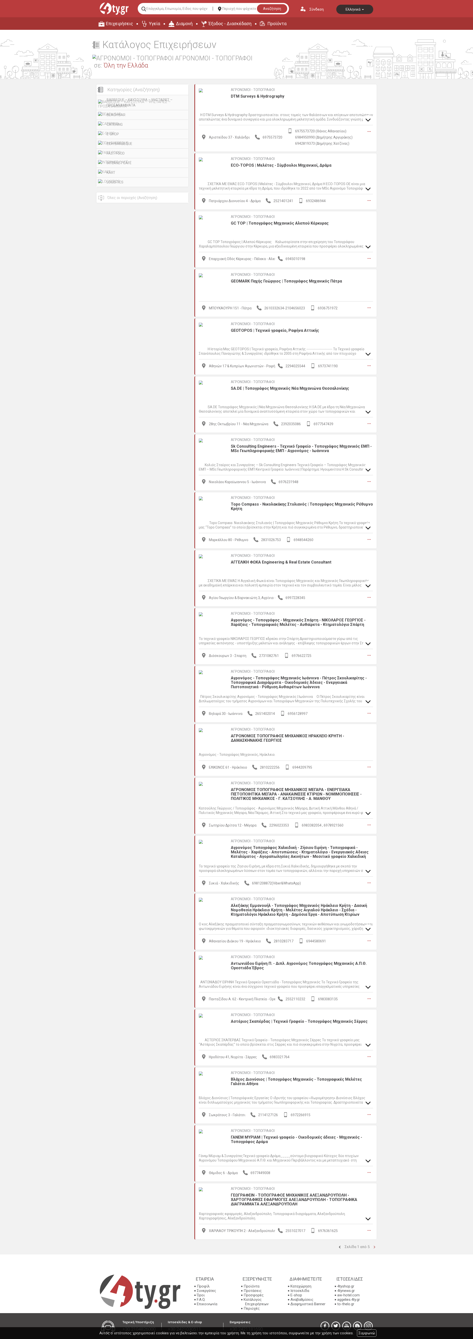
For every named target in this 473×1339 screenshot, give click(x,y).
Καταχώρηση (300, 1286)
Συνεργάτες (206, 1290)
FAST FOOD (116, 153)
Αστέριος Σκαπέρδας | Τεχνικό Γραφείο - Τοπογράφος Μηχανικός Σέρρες (299, 1021)
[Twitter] (335, 1325)
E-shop (296, 1295)
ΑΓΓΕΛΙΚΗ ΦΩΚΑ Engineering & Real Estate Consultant (281, 562)
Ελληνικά (353, 9)
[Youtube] (346, 1325)
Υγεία (154, 23)
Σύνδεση (316, 9)
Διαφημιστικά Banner (307, 1304)
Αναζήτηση (272, 9)
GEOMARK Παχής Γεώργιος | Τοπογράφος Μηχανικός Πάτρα (286, 281)
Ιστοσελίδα (299, 1290)
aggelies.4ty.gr (348, 1299)
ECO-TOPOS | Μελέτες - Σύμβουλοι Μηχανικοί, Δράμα (281, 165)
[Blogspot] (357, 1325)
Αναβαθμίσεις (301, 1299)
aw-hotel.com (348, 1295)
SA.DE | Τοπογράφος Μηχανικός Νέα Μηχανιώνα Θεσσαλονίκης (290, 388)
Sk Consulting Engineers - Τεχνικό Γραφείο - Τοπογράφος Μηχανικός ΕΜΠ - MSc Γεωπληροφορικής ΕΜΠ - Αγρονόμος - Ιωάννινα (301, 448)
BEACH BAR (116, 115)
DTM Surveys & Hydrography (257, 96)
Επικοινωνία (207, 1304)
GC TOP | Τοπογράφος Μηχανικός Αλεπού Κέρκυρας (280, 223)
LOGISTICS (115, 182)
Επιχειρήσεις (119, 23)
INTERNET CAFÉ (119, 163)
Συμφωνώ (366, 1333)
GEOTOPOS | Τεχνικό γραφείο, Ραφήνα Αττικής (275, 330)
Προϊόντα (277, 23)
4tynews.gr (346, 1290)
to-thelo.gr (345, 1304)
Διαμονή (184, 23)
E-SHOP (113, 134)
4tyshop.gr (345, 1286)
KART (111, 173)
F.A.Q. (201, 1299)
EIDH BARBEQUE (119, 144)
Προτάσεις (253, 1290)
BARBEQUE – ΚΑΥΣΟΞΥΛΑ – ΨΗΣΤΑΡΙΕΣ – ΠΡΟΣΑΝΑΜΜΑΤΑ (139, 102)
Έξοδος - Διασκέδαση (230, 23)
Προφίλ (203, 1286)
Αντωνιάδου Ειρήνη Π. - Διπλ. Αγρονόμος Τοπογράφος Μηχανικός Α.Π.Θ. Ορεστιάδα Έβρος (299, 965)
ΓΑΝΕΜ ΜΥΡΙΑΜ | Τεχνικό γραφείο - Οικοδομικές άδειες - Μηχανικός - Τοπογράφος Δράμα (296, 1139)
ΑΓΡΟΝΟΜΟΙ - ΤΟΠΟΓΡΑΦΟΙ (253, 90)
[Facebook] (325, 1325)
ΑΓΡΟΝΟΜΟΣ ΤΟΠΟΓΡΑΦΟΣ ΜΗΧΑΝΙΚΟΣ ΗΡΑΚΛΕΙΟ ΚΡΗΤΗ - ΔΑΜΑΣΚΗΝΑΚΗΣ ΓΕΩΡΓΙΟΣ (287, 738)
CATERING (115, 124)
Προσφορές (254, 1295)
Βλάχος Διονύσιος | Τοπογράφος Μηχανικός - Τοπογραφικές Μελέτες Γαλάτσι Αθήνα (296, 1081)
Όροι (201, 1295)
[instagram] (368, 1325)
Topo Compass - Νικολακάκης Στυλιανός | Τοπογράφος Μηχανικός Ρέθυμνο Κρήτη (302, 506)
